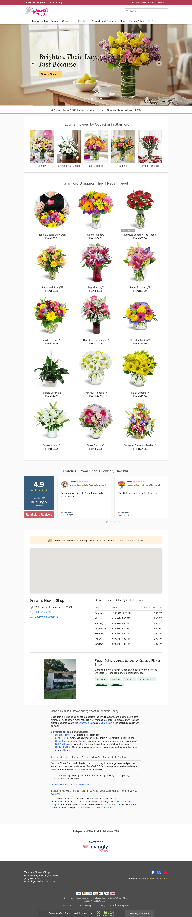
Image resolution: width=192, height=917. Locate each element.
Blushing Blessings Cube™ (80, 485)
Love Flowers (61, 737)
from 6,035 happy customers (74, 110)
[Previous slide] (33, 63)
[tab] (95, 98)
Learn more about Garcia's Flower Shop (70, 784)
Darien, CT (115, 679)
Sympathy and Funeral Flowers (70, 740)
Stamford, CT (117, 684)
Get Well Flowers (63, 743)
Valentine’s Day (86, 722)
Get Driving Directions (46, 616)
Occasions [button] (67, 21)
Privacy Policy (85, 905)
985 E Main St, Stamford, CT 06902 (41, 875)
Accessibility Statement (104, 905)
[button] (107, 522)
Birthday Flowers (63, 734)
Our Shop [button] (153, 21)
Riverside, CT (101, 684)
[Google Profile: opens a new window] (159, 872)
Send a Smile (49, 74)
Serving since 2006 (124, 110)
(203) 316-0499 (43, 611)
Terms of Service (69, 905)
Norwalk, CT (129, 679)
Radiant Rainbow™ (134, 485)
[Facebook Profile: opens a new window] (153, 872)
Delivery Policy (123, 905)
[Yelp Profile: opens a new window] (166, 872)
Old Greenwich (98, 807)
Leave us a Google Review (153, 878)
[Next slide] (159, 63)
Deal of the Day (40, 21)
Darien (110, 807)
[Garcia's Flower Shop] (45, 11)
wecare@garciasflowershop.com (39, 881)
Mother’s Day (105, 722)
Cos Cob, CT (101, 679)
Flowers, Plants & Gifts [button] (131, 21)
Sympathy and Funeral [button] (103, 21)
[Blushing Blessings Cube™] (65, 484)
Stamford (85, 807)
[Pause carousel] (92, 98)
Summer (55, 21)
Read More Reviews (39, 514)
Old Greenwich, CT (146, 679)
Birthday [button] (82, 21)
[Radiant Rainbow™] (122, 485)
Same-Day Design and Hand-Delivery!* (44, 2)
